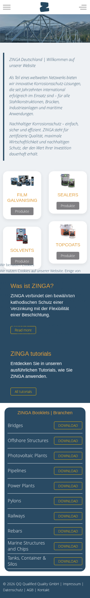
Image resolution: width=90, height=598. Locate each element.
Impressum (65, 333)
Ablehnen (55, 325)
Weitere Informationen (34, 333)
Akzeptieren (19, 325)
